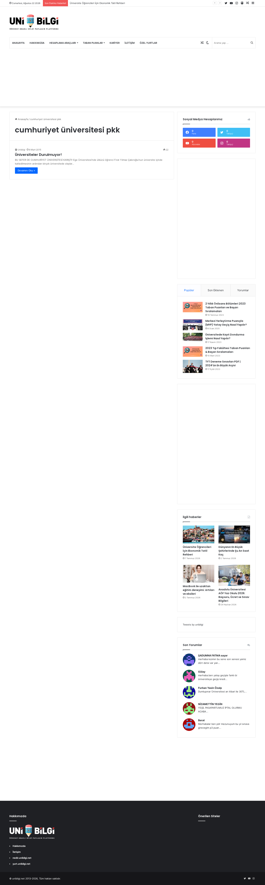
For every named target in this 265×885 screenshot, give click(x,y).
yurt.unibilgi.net (21, 863)
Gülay (201, 671)
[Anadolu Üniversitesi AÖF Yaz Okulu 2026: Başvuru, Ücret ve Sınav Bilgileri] (234, 575)
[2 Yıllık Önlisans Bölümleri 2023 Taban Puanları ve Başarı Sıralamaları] (193, 307)
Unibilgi (21, 149)
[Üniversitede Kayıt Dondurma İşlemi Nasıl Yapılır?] (193, 337)
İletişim (130, 42)
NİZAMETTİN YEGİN (210, 704)
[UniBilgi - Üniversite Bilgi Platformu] (33, 22)
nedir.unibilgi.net (22, 857)
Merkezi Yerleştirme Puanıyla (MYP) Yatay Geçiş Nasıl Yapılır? (226, 322)
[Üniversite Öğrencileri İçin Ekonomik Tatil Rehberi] (199, 534)
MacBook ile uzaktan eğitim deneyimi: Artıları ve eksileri (198, 590)
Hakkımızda (37, 42)
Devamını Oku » (26, 170)
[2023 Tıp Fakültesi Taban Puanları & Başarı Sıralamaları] (193, 351)
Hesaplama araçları (62, 42)
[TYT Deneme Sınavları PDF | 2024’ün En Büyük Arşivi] (193, 366)
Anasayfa (18, 42)
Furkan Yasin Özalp (210, 687)
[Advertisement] (132, 77)
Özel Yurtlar (148, 42)
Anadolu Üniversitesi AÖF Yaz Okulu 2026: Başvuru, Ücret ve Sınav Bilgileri (233, 595)
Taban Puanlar (93, 42)
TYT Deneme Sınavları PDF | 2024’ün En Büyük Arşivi (222, 363)
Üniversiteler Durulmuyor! (38, 154)
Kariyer (115, 42)
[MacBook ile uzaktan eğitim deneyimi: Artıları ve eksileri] (199, 574)
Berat (201, 720)
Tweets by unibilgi (193, 624)
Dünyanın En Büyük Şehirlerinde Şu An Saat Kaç (233, 550)
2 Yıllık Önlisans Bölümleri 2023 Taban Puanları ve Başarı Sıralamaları (225, 307)
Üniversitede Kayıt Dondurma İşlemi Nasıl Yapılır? (224, 336)
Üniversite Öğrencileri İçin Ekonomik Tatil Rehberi (97, 3)
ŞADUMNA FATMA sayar (213, 655)
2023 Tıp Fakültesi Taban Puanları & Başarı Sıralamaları (227, 350)
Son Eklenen (216, 290)
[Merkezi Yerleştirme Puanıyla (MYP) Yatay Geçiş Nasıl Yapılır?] (193, 324)
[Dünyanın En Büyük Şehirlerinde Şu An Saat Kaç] (234, 534)
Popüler (189, 290)
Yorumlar (243, 290)
